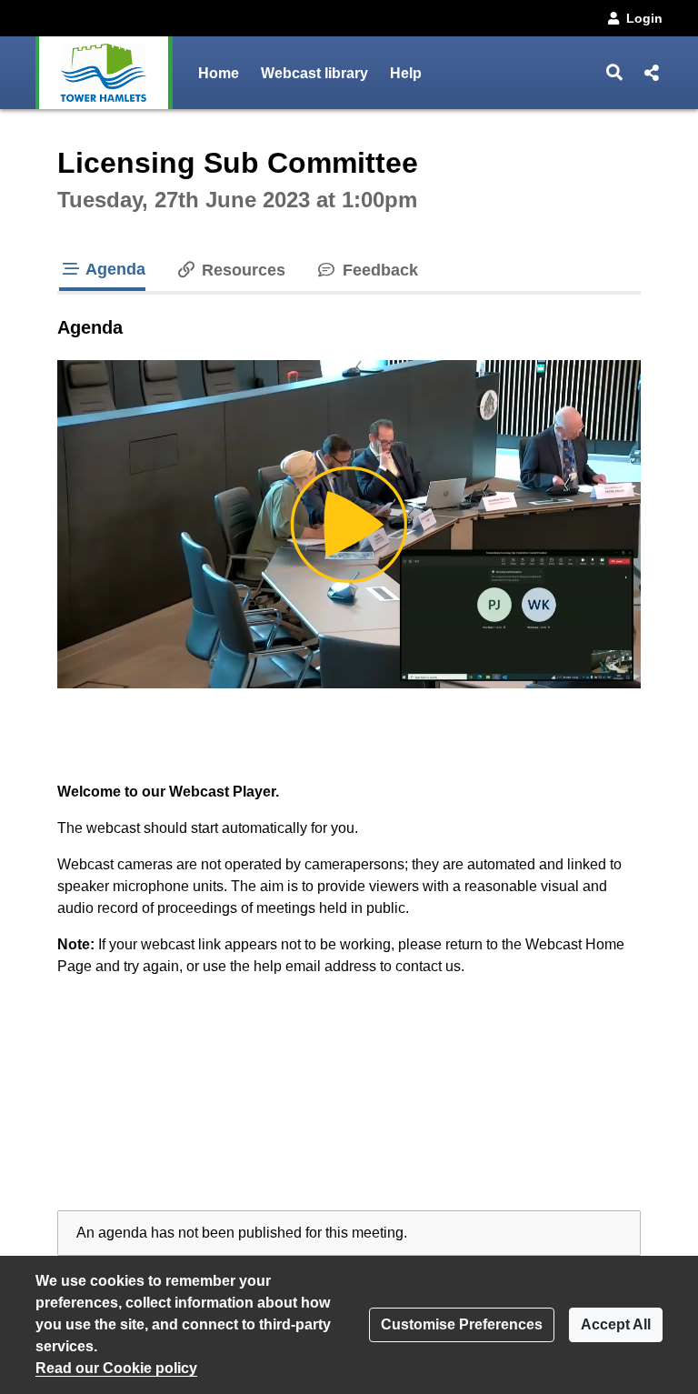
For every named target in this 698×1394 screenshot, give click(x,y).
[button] (614, 73)
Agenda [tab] (113, 269)
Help (406, 73)
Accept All (616, 1324)
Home (218, 73)
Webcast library (314, 73)
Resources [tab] (241, 270)
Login (644, 18)
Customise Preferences (462, 1324)
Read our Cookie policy (116, 1368)
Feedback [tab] (377, 270)
